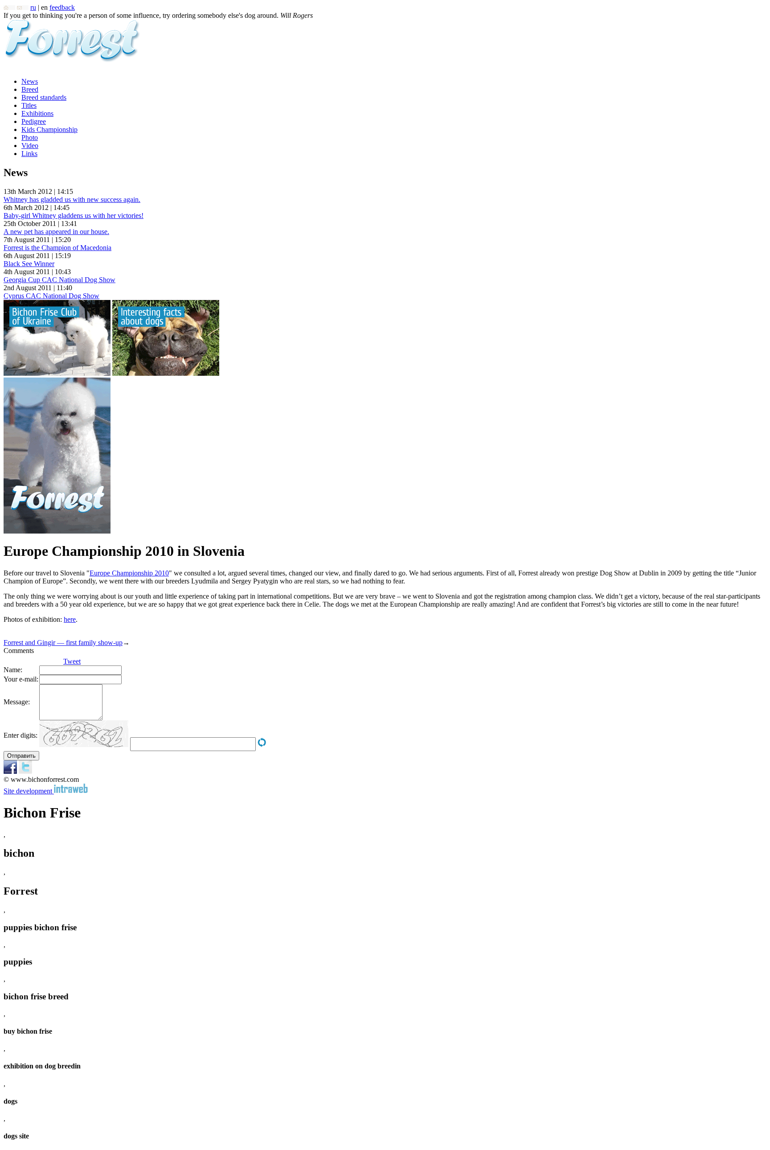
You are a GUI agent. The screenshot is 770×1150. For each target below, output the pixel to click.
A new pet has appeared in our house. (56, 231)
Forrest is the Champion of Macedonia (57, 247)
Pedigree (33, 121)
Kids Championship (49, 129)
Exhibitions (37, 113)
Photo (29, 137)
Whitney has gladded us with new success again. (72, 199)
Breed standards (43, 97)
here (70, 619)
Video (29, 145)
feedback (62, 7)
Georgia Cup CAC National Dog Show (59, 279)
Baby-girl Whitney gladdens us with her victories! (73, 215)
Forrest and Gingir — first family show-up (63, 642)
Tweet (72, 661)
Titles (29, 105)
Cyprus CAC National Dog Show (51, 296)
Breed (29, 89)
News (29, 81)
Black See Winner (29, 263)
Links (29, 153)
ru (33, 7)
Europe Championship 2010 (129, 573)
